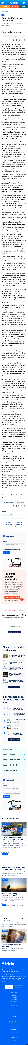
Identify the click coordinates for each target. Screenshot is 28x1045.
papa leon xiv (6, 824)
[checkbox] (3, 548)
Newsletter (14, 1008)
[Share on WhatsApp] (24, 40)
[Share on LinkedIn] (16, 40)
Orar (23, 6)
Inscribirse (6, 552)
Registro (5, 6)
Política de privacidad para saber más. (12, 549)
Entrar (18, 626)
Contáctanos (14, 1037)
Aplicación (14, 1010)
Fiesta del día (9, 754)
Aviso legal (14, 1034)
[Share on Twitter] (19, 40)
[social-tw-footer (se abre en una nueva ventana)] (15, 1022)
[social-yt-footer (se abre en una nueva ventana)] (9, 1022)
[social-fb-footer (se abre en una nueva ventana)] (12, 1022)
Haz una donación (14, 1029)
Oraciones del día (11, 770)
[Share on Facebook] (13, 40)
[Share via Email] (21, 40)
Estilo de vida (14, 999)
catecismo (5, 854)
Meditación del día (11, 760)
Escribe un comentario (14, 632)
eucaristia (9, 514)
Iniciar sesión (18, 987)
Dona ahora (13, 6)
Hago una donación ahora (11, 597)
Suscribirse (9, 987)
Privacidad (14, 1040)
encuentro (5, 879)
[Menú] (4, 3)
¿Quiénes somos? (14, 1032)
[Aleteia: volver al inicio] (14, 2)
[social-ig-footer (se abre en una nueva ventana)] (18, 1022)
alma (3, 514)
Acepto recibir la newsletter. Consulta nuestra (13, 549)
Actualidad (14, 995)
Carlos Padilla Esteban (20, 23)
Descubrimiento (14, 1001)
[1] (2, 495)
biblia (4, 905)
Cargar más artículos (14, 687)
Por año (14, 1016)
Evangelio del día (11, 765)
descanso (5, 930)
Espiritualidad (4, 11)
